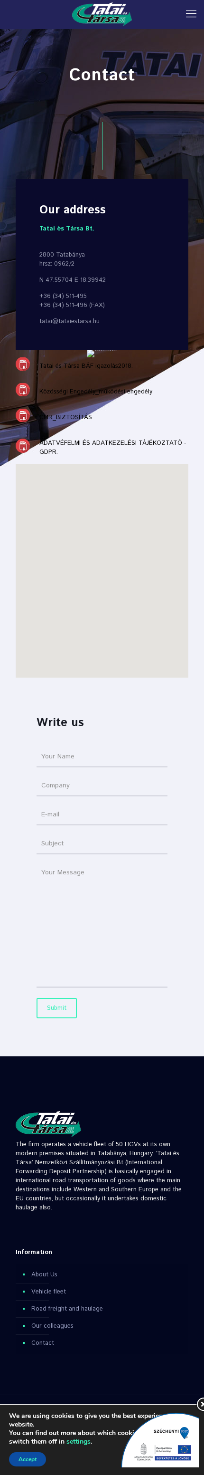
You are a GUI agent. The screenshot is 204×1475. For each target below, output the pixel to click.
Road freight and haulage (67, 1308)
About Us (44, 1274)
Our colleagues (52, 1326)
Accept (28, 1459)
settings (78, 1441)
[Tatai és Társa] (102, 14)
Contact (42, 1343)
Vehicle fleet (48, 1291)
